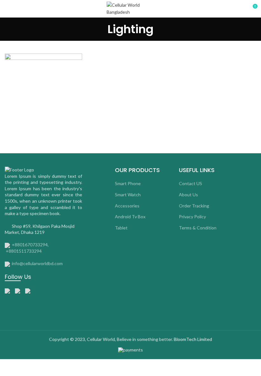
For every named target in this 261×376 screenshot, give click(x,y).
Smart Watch (128, 194)
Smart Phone (128, 183)
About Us (188, 194)
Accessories (127, 205)
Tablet (121, 227)
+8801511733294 (24, 251)
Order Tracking (194, 205)
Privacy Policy (192, 216)
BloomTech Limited (193, 339)
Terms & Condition (197, 227)
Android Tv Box (130, 216)
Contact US (190, 183)
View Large (77, 58)
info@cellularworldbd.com (37, 263)
